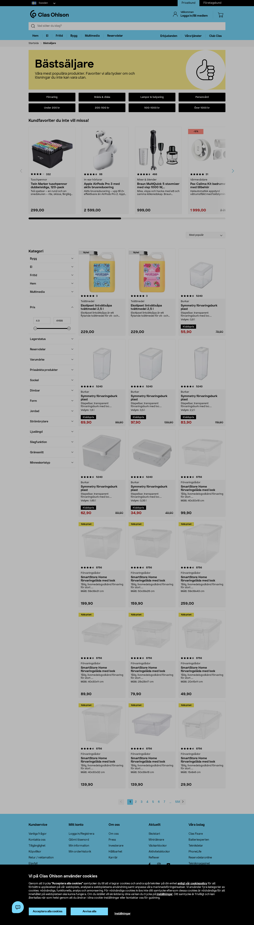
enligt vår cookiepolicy (192, 883)
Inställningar (122, 913)
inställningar (165, 894)
